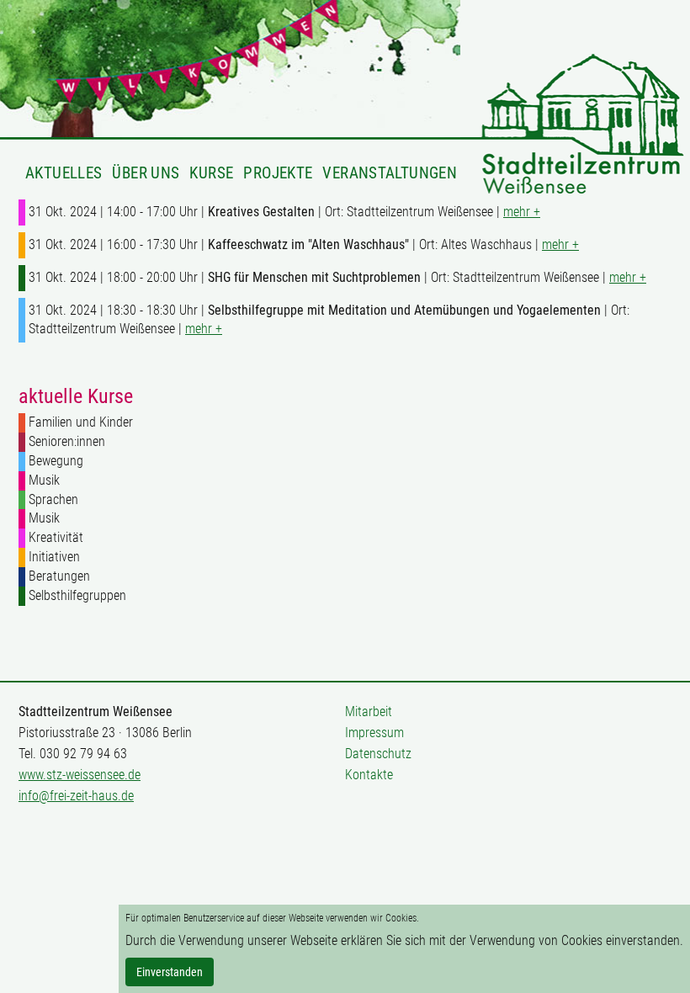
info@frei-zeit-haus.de (76, 796)
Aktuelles (63, 172)
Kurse (211, 172)
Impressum (374, 733)
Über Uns (145, 172)
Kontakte (369, 775)
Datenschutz (378, 754)
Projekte (277, 172)
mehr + (521, 212)
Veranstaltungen (389, 172)
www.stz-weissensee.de (80, 775)
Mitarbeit (368, 712)
